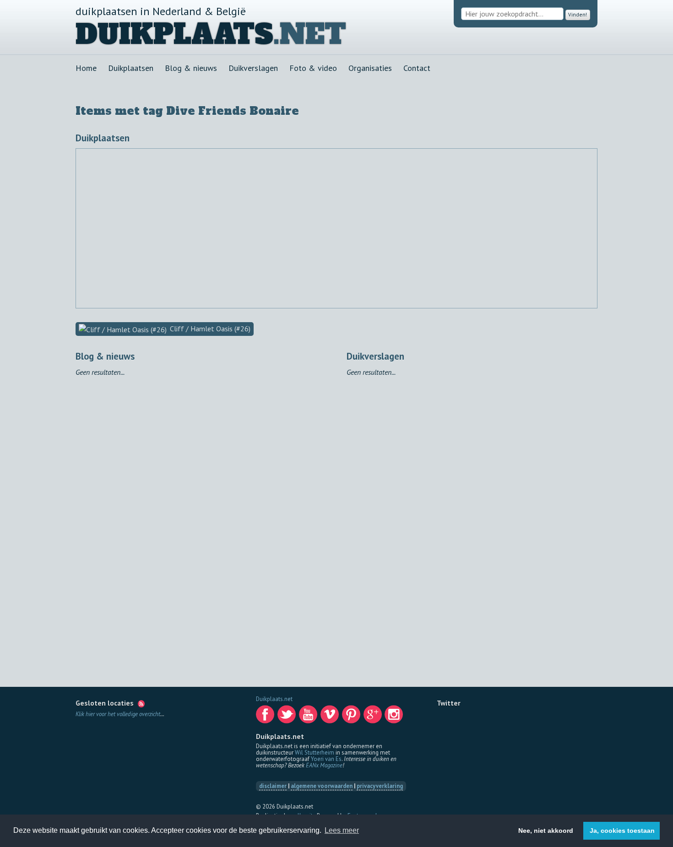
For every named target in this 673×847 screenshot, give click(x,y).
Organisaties (370, 68)
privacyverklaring (380, 786)
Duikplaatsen (130, 68)
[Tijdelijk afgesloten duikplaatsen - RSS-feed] (141, 702)
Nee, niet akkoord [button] (545, 830)
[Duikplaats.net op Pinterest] (352, 717)
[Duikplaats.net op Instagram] (395, 717)
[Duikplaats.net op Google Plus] (374, 717)
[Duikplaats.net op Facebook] (266, 717)
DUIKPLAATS (174, 34)
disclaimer (273, 786)
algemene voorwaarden (322, 786)
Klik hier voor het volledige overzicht (118, 714)
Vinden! (575, 14)
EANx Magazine (324, 765)
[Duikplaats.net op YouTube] (309, 717)
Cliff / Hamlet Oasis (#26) (209, 328)
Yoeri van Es (326, 759)
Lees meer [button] (342, 830)
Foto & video (313, 68)
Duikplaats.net (274, 699)
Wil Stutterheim (314, 752)
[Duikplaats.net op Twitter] (287, 717)
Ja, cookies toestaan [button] (622, 830)
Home (86, 68)
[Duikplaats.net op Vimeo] (330, 717)
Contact (416, 68)
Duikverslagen (253, 68)
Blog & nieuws (191, 68)
